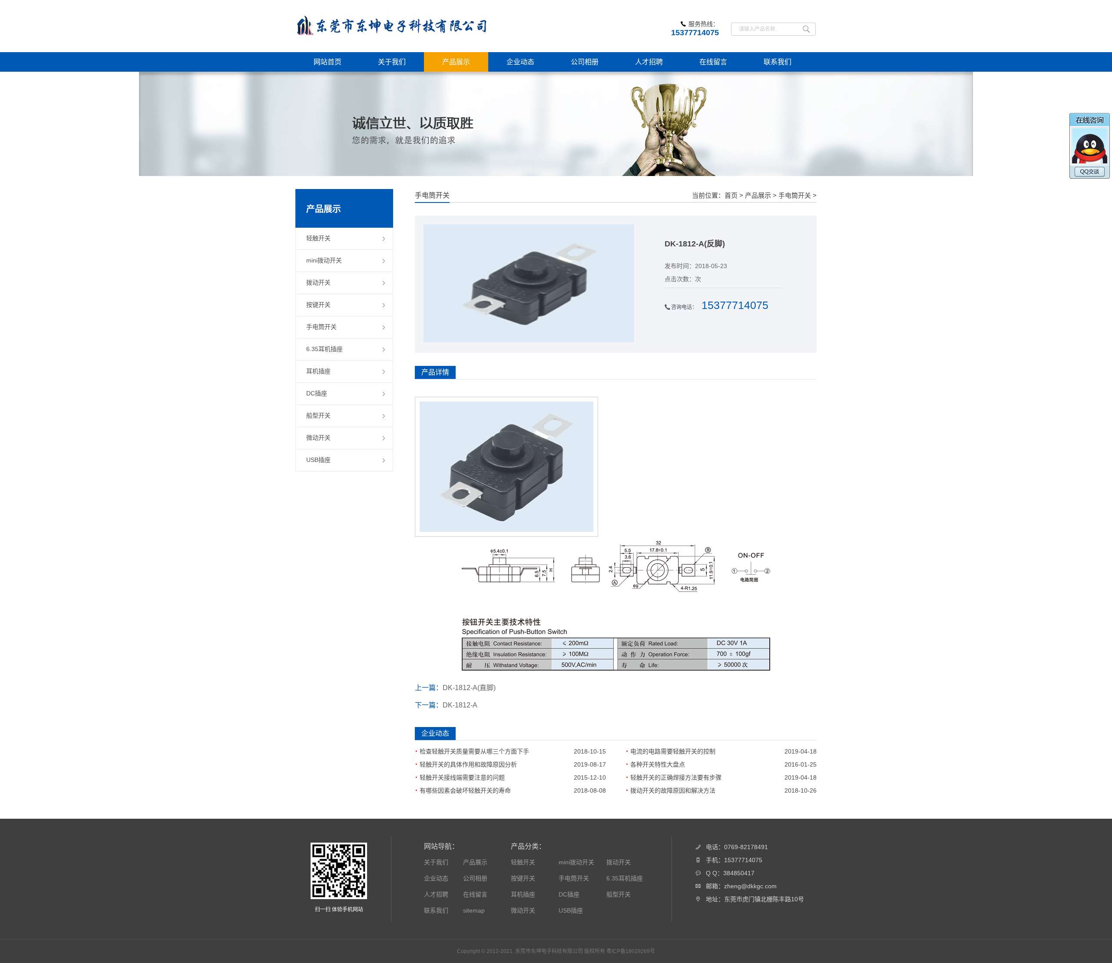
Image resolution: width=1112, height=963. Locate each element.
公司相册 (475, 878)
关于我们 (436, 862)
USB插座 (571, 910)
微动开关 (523, 910)
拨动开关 (618, 862)
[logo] (393, 26)
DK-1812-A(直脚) (469, 687)
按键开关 (523, 878)
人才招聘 (436, 894)
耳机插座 (523, 894)
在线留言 (475, 894)
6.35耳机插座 (624, 878)
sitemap (474, 910)
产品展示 (758, 195)
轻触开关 (523, 862)
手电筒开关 (794, 195)
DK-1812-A (460, 705)
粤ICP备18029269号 (630, 951)
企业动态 (436, 878)
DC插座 (569, 894)
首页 (731, 195)
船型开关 (618, 894)
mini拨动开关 (576, 862)
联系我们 (436, 910)
